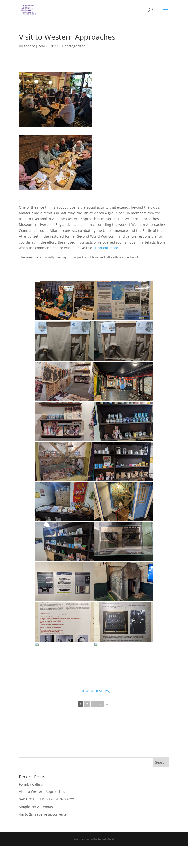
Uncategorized (74, 46)
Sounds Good (106, 839)
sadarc (29, 46)
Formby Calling (31, 784)
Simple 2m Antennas (36, 806)
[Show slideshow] (93, 691)
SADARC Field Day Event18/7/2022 (46, 799)
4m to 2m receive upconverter (43, 814)
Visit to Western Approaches (42, 791)
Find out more (106, 248)
